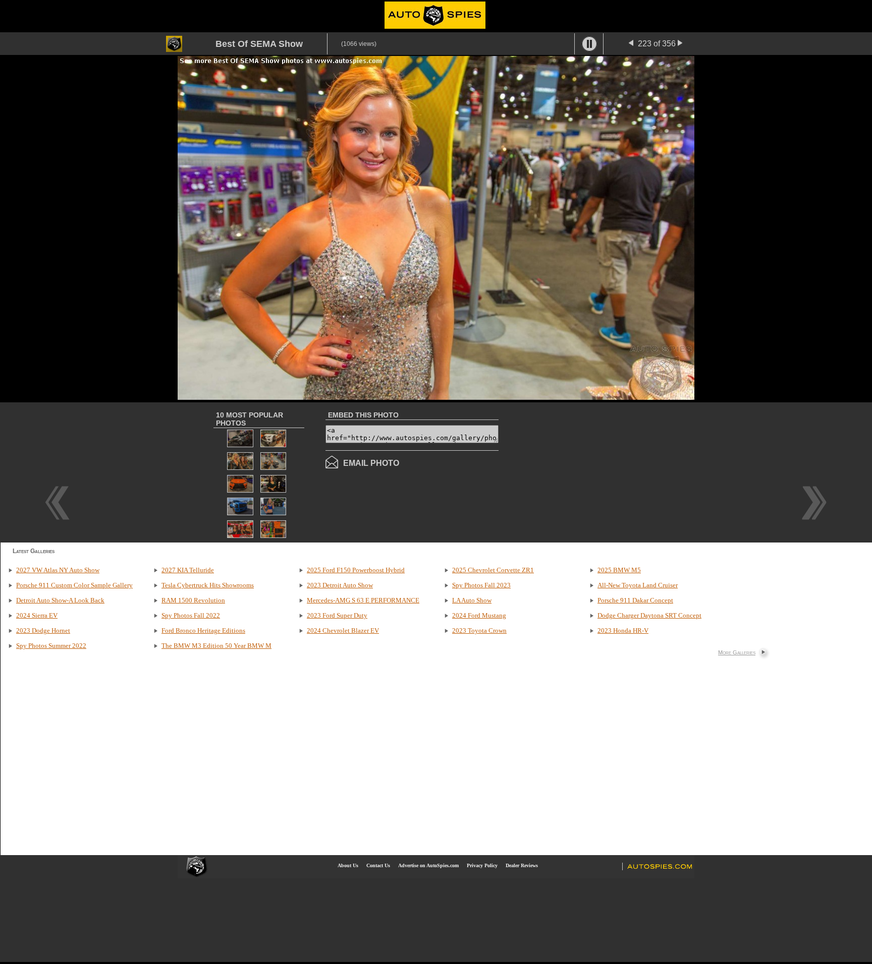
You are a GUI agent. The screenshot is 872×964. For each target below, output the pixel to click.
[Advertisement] (583, 471)
